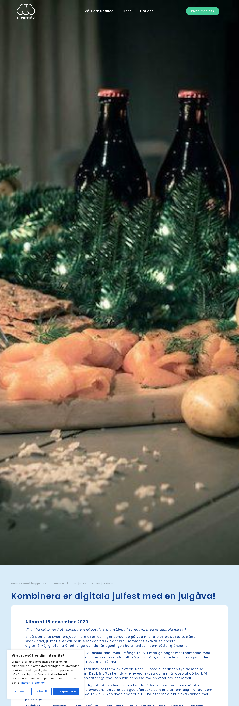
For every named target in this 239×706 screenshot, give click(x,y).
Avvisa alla (41, 691)
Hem (14, 583)
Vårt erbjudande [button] (99, 11)
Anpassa (20, 691)
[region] (45, 674)
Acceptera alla (66, 691)
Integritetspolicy (33, 683)
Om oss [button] (146, 11)
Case (127, 11)
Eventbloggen (31, 583)
